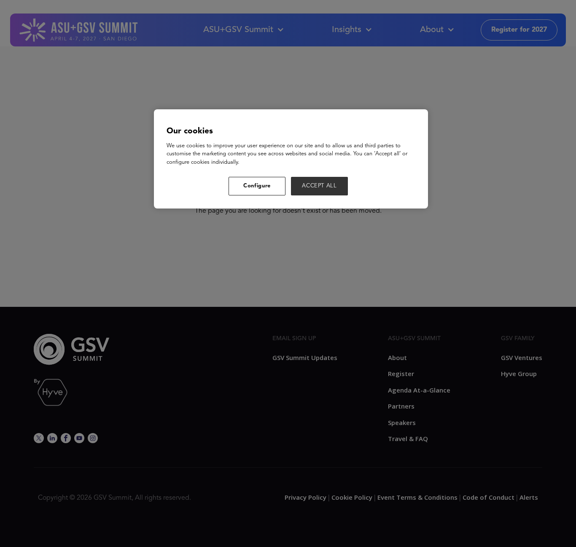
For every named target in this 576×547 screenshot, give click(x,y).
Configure (257, 186)
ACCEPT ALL (319, 186)
